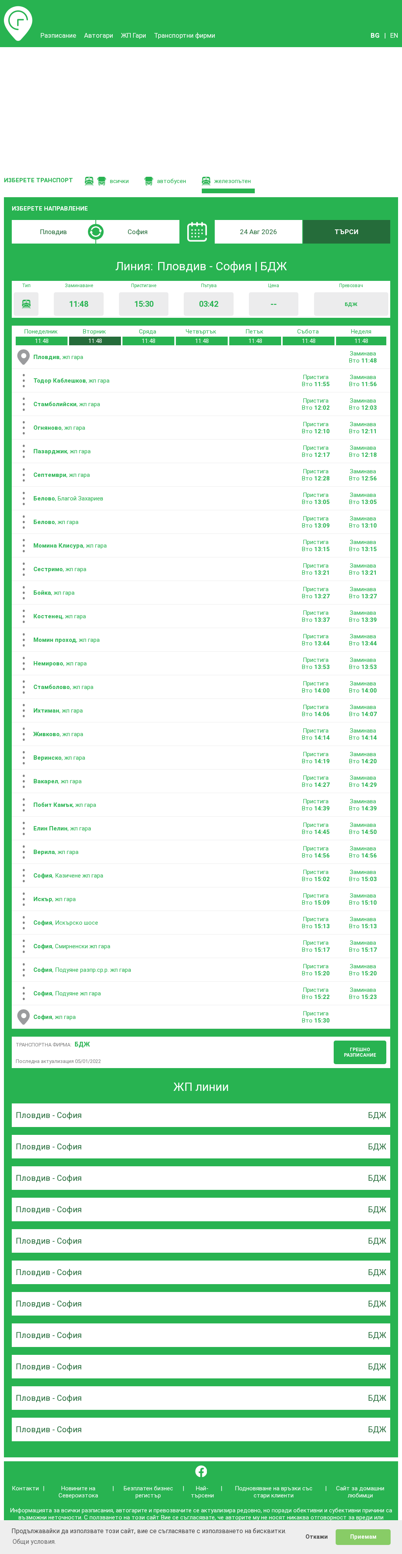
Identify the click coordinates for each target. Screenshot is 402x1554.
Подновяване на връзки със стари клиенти (273, 1492)
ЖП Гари (133, 35)
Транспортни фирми (184, 35)
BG (375, 35)
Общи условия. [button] (34, 1541)
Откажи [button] (316, 1537)
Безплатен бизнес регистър (148, 1492)
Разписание (18, 10)
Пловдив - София (49, 1115)
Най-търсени (202, 1492)
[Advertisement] (201, 106)
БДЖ (82, 1044)
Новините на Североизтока (78, 1492)
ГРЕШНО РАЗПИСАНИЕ (360, 1052)
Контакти (25, 1488)
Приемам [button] (363, 1537)
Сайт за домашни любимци (360, 1492)
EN (394, 35)
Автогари (98, 35)
